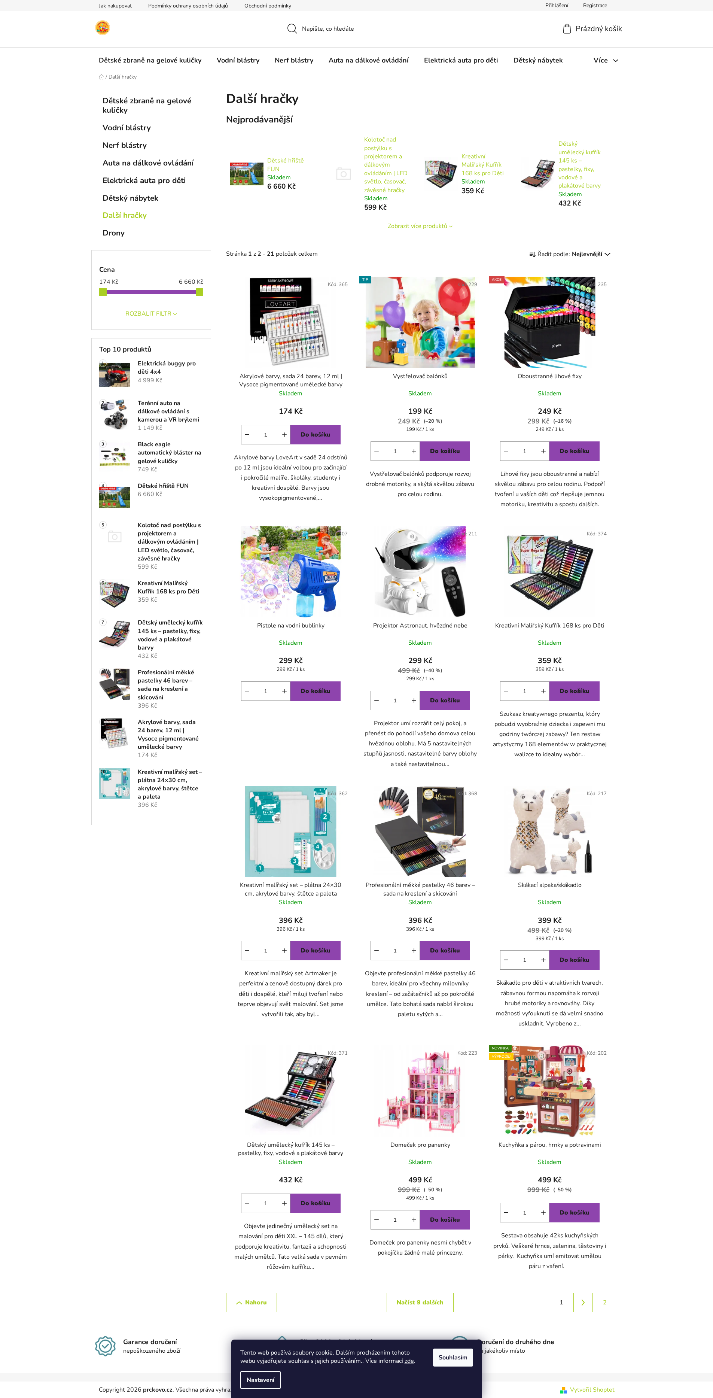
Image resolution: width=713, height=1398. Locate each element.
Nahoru (256, 1302)
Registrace (595, 5)
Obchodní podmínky (267, 5)
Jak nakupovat (115, 5)
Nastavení (260, 1380)
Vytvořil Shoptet (592, 1390)
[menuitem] (150, 60)
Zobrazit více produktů (417, 226)
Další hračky (125, 215)
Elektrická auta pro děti (144, 180)
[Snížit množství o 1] (247, 434)
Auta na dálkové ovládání (148, 163)
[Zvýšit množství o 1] (284, 434)
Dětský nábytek (130, 198)
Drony (114, 233)
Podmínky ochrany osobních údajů (188, 5)
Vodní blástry (127, 127)
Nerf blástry (125, 145)
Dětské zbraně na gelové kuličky (147, 105)
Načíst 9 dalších (420, 1302)
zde (409, 1361)
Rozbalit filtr (148, 314)
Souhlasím (453, 1357)
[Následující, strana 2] (583, 1302)
